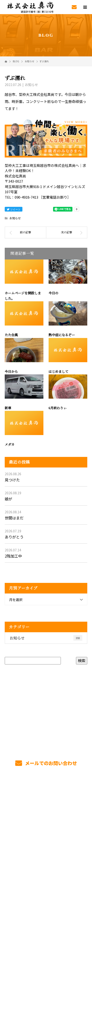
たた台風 (11, 335)
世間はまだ (14, 518)
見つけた (12, 480)
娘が (8, 499)
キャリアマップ (46, 858)
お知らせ (31, 84)
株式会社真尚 (46, 936)
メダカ (10, 444)
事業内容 (46, 803)
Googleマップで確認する (46, 955)
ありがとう (14, 537)
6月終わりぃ (58, 408)
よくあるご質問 (46, 892)
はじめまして (58, 371)
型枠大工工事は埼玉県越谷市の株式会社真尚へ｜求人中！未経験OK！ (46, 977)
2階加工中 (13, 556)
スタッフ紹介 (46, 869)
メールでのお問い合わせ (50, 763)
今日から (11, 371)
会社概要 (46, 903)
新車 (8, 408)
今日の (54, 293)
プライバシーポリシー (46, 983)
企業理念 (46, 914)
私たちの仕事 (46, 814)
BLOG (46, 925)
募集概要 (46, 880)
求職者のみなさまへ (46, 836)
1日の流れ (46, 825)
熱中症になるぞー (62, 335)
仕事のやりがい (46, 847)
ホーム (46, 792)
